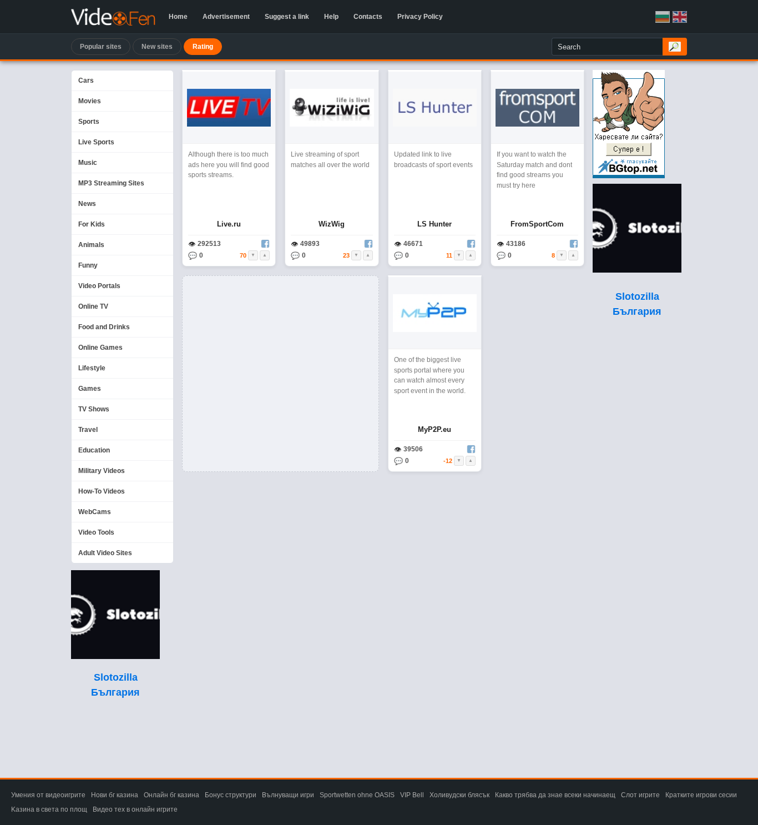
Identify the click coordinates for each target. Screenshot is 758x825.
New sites (157, 47)
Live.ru (229, 224)
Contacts (367, 17)
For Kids (91, 224)
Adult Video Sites (105, 553)
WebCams (94, 512)
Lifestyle (91, 368)
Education (94, 450)
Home (178, 17)
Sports (88, 121)
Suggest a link (287, 17)
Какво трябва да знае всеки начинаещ (555, 795)
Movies (89, 101)
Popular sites (101, 47)
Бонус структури (230, 795)
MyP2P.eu (434, 429)
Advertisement (226, 17)
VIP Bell (412, 795)
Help (331, 17)
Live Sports (96, 142)
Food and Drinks (104, 327)
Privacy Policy (420, 17)
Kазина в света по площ (49, 809)
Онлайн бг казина (171, 795)
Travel (88, 430)
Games (89, 389)
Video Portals (99, 286)
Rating (203, 47)
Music (87, 163)
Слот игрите (640, 795)
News (87, 204)
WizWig (332, 224)
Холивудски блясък (459, 795)
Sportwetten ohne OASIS (357, 795)
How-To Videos (101, 491)
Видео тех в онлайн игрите (135, 809)
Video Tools (96, 532)
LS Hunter (434, 224)
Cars (86, 80)
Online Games (100, 347)
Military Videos (101, 471)
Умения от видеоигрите (48, 795)
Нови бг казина (114, 795)
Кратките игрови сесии (701, 795)
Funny (88, 265)
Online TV (93, 306)
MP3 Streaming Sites (111, 183)
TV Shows (93, 409)
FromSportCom (537, 224)
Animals (91, 245)
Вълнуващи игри (288, 795)
